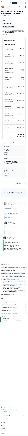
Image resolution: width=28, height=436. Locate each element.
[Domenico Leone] (5, 213)
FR (8, 294)
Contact (3, 433)
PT (13, 294)
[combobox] (13, 415)
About (2, 431)
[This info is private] (8, 173)
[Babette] (5, 222)
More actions (19, 183)
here (24, 276)
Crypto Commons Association (13, 7)
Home (2, 425)
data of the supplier (17, 287)
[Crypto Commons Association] (3, 6)
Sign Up (15, 3)
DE (10, 294)
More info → (4, 316)
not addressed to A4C (14, 279)
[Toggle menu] (25, 3)
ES (11, 294)
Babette (12, 222)
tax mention (12, 285)
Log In (21, 3)
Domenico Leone (14, 213)
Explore (3, 428)
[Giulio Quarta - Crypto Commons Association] (3, 31)
